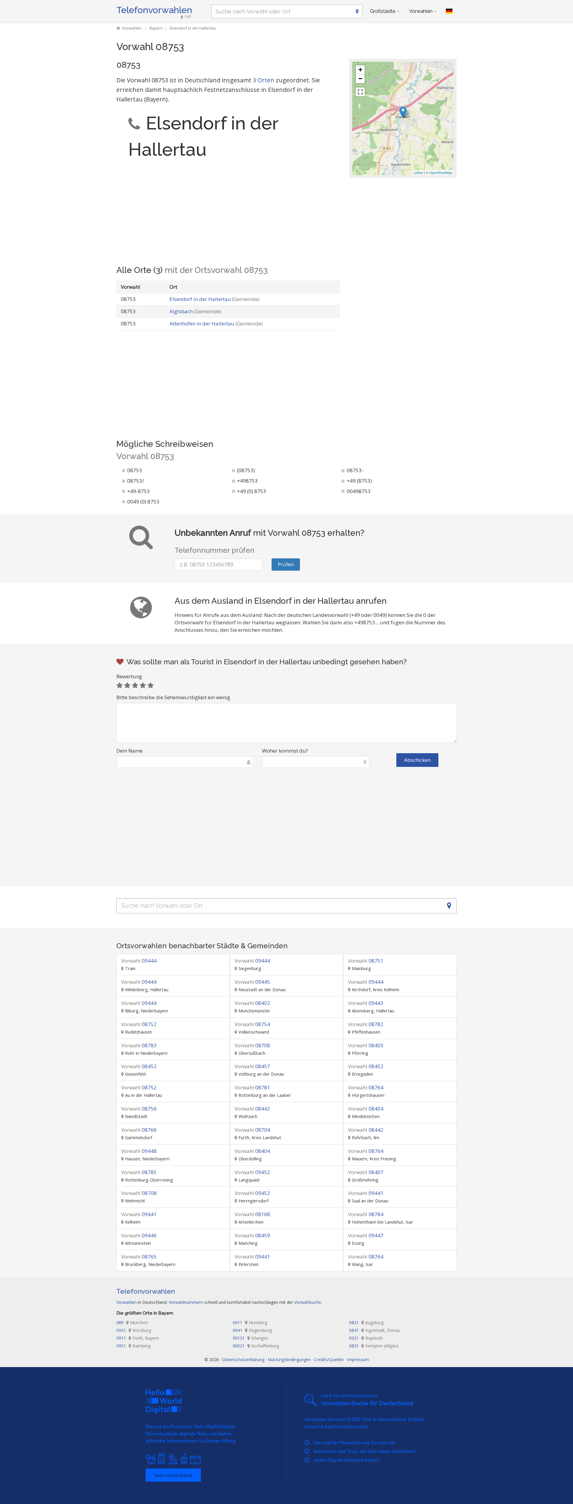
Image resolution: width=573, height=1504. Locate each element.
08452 (139, 1066)
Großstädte (382, 11)
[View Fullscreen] (360, 91)
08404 (365, 1108)
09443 (365, 1003)
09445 (252, 981)
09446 (139, 1235)
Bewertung (129, 676)
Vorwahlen (420, 11)
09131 (250, 1338)
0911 (250, 1322)
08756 (139, 1108)
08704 (252, 1129)
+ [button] (360, 69)
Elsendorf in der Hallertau (214, 299)
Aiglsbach (195, 311)
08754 (252, 1024)
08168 (252, 1214)
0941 (252, 1330)
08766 (139, 1129)
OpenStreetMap (440, 172)
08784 (365, 1214)
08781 (252, 1087)
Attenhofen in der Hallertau (216, 323)
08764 (365, 1087)
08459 (252, 1235)
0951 (133, 1346)
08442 (252, 1108)
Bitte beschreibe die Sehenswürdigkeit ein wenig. (173, 697)
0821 (366, 1322)
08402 (252, 1003)
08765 (139, 1256)
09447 (365, 1235)
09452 (252, 1172)
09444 (139, 960)
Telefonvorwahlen (154, 10)
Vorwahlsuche (307, 1302)
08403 (365, 1045)
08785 (139, 1172)
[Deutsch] (449, 11)
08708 (252, 1045)
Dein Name (129, 750)
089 (132, 1322)
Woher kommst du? (285, 750)
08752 (139, 1024)
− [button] (360, 78)
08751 (365, 960)
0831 (373, 1346)
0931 (133, 1330)
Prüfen (286, 564)
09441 (365, 1193)
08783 (139, 1045)
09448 (139, 1151)
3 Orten (263, 80)
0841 (374, 1330)
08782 (365, 1024)
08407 (365, 1172)
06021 (256, 1346)
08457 (252, 1066)
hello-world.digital (173, 1475)
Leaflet (418, 172)
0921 (366, 1338)
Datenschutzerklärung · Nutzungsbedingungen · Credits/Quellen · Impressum (295, 1359)
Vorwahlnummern (186, 1302)
